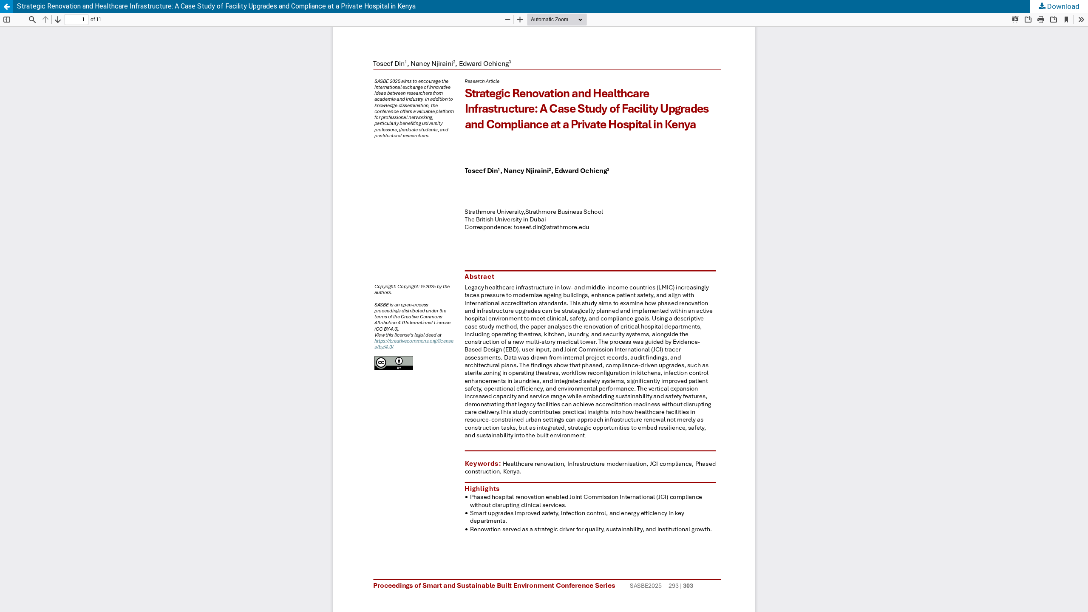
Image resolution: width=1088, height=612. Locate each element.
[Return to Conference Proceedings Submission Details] (6, 6)
